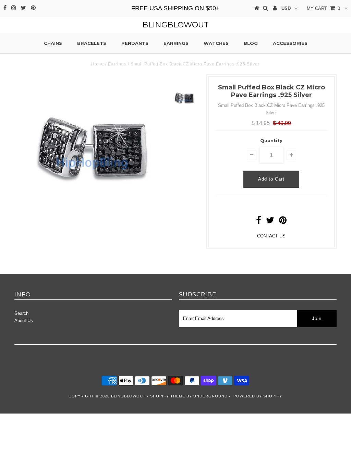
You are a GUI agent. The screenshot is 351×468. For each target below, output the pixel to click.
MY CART (323, 8)
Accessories (290, 43)
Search (21, 313)
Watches (216, 43)
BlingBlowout (175, 24)
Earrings (176, 43)
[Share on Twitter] (270, 221)
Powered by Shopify (257, 396)
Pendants (134, 43)
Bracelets (91, 43)
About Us (23, 320)
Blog (251, 43)
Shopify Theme (167, 396)
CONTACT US (271, 235)
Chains (53, 43)
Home (97, 64)
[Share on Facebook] (258, 221)
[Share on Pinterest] (283, 221)
